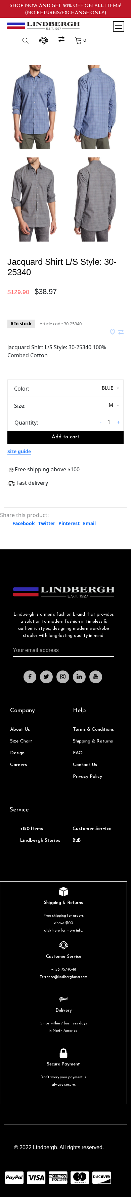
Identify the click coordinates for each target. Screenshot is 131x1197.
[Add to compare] (121, 332)
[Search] (27, 40)
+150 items (31, 828)
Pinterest (69, 523)
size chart (21, 741)
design (17, 753)
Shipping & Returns (93, 741)
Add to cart (65, 437)
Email (89, 523)
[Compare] (62, 40)
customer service (92, 828)
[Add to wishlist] (113, 332)
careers (18, 764)
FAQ (78, 753)
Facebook (23, 523)
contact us (85, 764)
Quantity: (26, 422)
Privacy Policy (87, 776)
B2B (77, 840)
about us (20, 729)
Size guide (19, 451)
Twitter (46, 523)
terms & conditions (93, 729)
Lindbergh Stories (40, 840)
